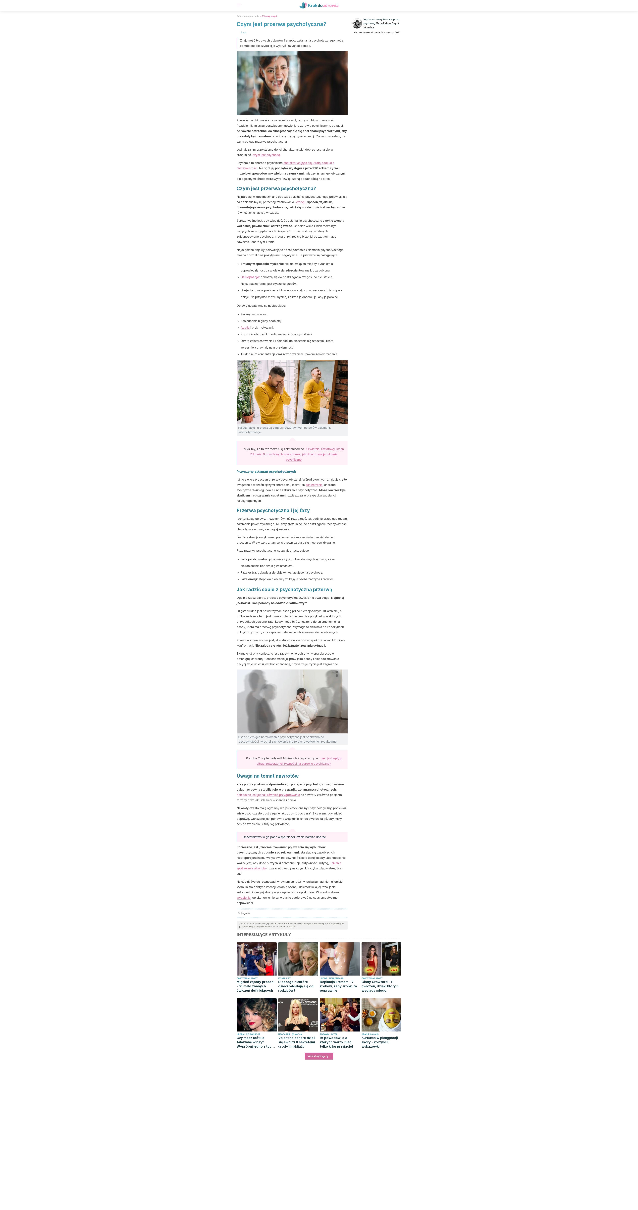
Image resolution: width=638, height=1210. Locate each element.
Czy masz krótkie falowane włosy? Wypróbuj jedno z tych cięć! (255, 1042)
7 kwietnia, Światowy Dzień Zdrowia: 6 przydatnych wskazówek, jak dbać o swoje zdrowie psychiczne (297, 454)
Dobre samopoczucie (248, 16)
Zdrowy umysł (269, 16)
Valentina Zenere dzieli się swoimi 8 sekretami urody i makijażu (296, 1042)
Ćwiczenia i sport (247, 978)
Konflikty (284, 978)
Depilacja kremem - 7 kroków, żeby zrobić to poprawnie (338, 986)
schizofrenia (314, 485)
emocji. (301, 202)
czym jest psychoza (266, 155)
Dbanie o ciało (370, 1034)
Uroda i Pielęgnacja (331, 978)
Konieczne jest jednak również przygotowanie (268, 795)
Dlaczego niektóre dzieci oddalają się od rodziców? (296, 986)
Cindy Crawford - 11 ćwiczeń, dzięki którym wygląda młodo (380, 986)
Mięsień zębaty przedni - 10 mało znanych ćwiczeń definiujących (255, 986)
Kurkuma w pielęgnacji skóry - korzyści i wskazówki (380, 1042)
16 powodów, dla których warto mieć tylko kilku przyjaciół (336, 1042)
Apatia (245, 327)
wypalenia (244, 897)
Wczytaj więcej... (319, 1056)
